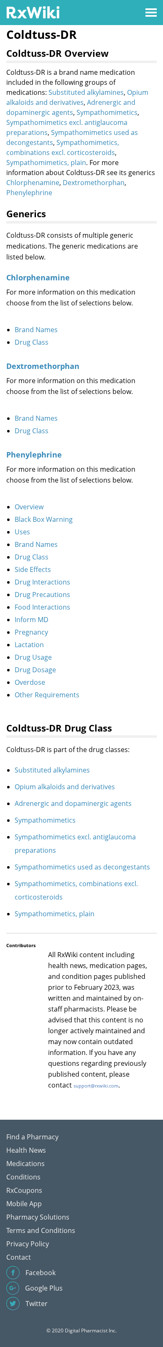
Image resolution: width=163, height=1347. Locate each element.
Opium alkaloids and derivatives (65, 786)
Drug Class (31, 342)
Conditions (23, 1177)
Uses (22, 531)
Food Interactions (42, 607)
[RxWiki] (32, 11)
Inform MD (31, 619)
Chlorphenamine (32, 182)
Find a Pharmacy (32, 1136)
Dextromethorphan (94, 182)
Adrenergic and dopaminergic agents (73, 803)
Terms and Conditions (40, 1230)
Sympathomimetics (107, 112)
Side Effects (33, 569)
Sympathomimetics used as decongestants (82, 867)
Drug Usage (33, 657)
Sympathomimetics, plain (46, 162)
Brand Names (36, 329)
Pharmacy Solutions (37, 1217)
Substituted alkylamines (86, 92)
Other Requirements (47, 694)
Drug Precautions (42, 594)
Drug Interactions (42, 582)
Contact (18, 1257)
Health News (26, 1150)
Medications (25, 1163)
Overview (29, 506)
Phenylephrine (29, 192)
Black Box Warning (44, 519)
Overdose (30, 682)
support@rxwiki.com (96, 1086)
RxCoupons (24, 1190)
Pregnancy (31, 632)
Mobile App (24, 1203)
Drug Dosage (35, 669)
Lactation (29, 644)
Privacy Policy (27, 1243)
